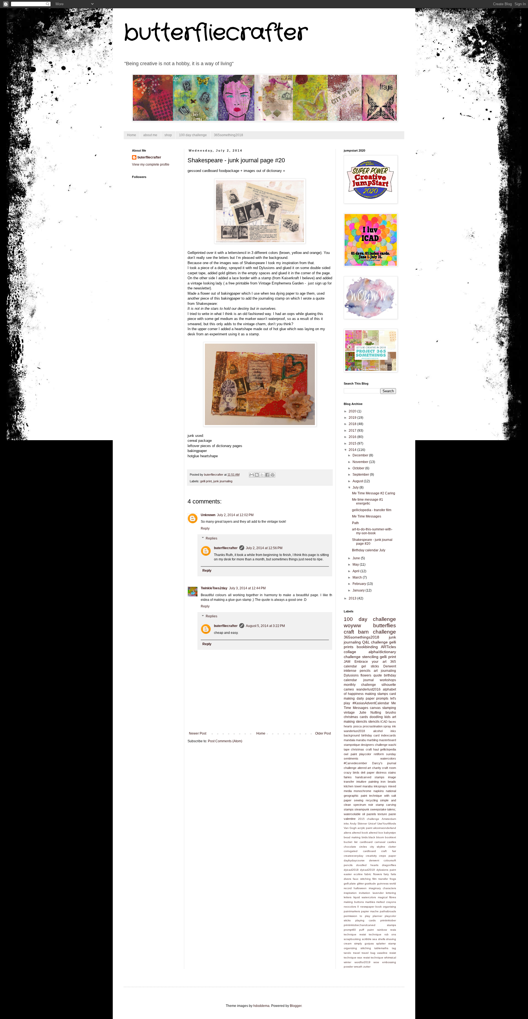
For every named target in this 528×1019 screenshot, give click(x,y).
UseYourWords (386, 823)
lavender (378, 892)
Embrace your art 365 (375, 662)
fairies (348, 777)
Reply (205, 528)
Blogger (295, 1006)
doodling (376, 717)
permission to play (357, 915)
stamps (349, 809)
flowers (366, 675)
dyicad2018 (351, 869)
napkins (378, 791)
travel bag (368, 952)
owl (346, 754)
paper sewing (353, 800)
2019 (353, 418)
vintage (349, 712)
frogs (393, 878)
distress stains (386, 772)
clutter (392, 846)
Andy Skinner (358, 823)
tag (394, 948)
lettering (391, 892)
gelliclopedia (388, 749)
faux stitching (361, 878)
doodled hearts (367, 865)
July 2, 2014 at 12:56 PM (264, 548)
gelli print (206, 481)
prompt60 (350, 929)
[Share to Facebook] (267, 475)
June (357, 558)
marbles (370, 901)
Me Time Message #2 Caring (373, 493)
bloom (380, 837)
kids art (390, 717)
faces (392, 721)
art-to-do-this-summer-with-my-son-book (372, 531)
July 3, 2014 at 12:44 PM (247, 588)
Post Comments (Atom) (225, 741)
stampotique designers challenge (365, 744)
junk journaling (222, 481)
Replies (211, 538)
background (352, 735)
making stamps (376, 694)
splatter (381, 943)
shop (168, 135)
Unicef (372, 823)
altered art (364, 767)
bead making (352, 837)
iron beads (388, 781)
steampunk (361, 809)
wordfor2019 (362, 962)
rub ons (390, 934)
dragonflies (389, 865)
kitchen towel (352, 786)
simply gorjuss (364, 943)
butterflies (384, 625)
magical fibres (387, 897)
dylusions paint (386, 869)
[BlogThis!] (257, 475)
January (359, 590)
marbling (372, 740)
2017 (353, 430)
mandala (349, 740)
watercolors (388, 758)
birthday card (370, 735)
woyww (352, 625)
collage (350, 652)
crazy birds (351, 772)
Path (355, 523)
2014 (353, 450)
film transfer (380, 878)
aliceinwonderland (384, 827)
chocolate (350, 846)
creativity (371, 855)
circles (363, 846)
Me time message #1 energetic (367, 501)
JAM (347, 662)
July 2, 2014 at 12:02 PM (235, 515)
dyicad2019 (367, 869)
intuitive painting (367, 781)
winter (347, 962)
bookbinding (367, 647)
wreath (358, 966)
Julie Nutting (370, 712)
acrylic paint (365, 827)
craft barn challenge (370, 632)
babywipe (390, 832)
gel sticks (370, 666)
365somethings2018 (361, 637)
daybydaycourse (354, 860)
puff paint (366, 929)
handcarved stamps (370, 777)
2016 (353, 437)
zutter (366, 966)
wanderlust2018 (354, 731)
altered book (360, 832)
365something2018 (228, 135)
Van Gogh (350, 827)
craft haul (372, 749)
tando (347, 952)
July (356, 487)
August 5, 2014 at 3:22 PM (265, 626)
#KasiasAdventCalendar (371, 703)
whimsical (390, 957)
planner (377, 915)
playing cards (365, 920)
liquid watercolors (364, 897)
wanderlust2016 (368, 689)
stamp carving (386, 804)
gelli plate (350, 883)
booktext (390, 837)
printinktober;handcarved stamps (370, 925)
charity (376, 767)
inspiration (350, 892)
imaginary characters (382, 888)
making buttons (354, 901)
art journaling (385, 671)
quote (377, 675)
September (361, 474)
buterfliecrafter (226, 548)
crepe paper (387, 855)
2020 (353, 411)
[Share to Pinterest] (272, 475)
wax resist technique (370, 957)
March (358, 577)
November (361, 462)
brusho (391, 712)
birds (365, 837)
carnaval (380, 841)
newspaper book (371, 906)
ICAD (383, 721)
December (361, 455)
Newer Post (197, 733)
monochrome (362, 791)
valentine (350, 818)
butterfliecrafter (215, 33)
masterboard (387, 740)
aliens (347, 832)
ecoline (358, 874)
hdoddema (261, 1006)
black (372, 837)
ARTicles (388, 647)
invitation (364, 892)
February (360, 584)
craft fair (388, 851)
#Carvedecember (355, 763)
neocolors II (351, 906)
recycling (372, 800)
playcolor (365, 754)
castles (391, 841)
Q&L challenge (375, 642)
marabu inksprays (374, 786)
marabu (361, 740)
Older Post (323, 733)
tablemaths (381, 948)
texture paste (387, 814)
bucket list (351, 841)
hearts (348, 726)
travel (356, 952)
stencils (374, 722)
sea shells (378, 939)
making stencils (355, 722)
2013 (353, 598)
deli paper (367, 772)
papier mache (370, 911)
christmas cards (356, 717)
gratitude (370, 883)
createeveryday (353, 855)
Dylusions (351, 675)
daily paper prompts (373, 698)
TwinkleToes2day (214, 588)
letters (347, 897)
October (359, 468)
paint (354, 754)
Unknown (208, 515)
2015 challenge (369, 818)
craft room (389, 767)
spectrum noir (363, 804)
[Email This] (251, 475)
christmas (357, 749)
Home (131, 135)
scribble (367, 939)
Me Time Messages (366, 516)
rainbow (382, 929)
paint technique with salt (378, 795)
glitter (360, 883)
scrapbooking (352, 939)
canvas (375, 708)
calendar (350, 666)
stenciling (370, 656)
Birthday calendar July (368, 550)
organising (389, 906)
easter (348, 874)
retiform (379, 754)
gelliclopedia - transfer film (371, 510)
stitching (366, 948)
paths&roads (388, 911)
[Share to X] (262, 475)
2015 (353, 443)
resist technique (370, 934)
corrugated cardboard (360, 851)
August (358, 481)
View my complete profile (150, 164)
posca (357, 726)
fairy (386, 874)
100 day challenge (193, 135)
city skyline (378, 846)
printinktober (388, 920)
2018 (353, 424)
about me (150, 135)
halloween (360, 888)
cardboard (366, 841)
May (356, 564)
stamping (389, 708)
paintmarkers (352, 911)
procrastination (373, 726)
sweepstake (378, 809)
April (356, 571)
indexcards (388, 735)
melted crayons (386, 901)
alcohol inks (384, 731)
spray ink (389, 726)
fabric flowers (373, 874)
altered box (376, 832)
